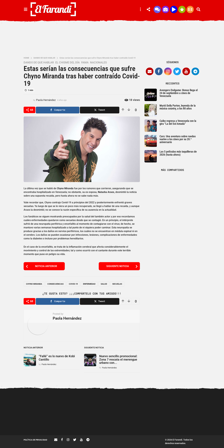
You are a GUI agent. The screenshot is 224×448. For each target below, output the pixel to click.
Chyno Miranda (34, 284)
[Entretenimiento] (190, 9)
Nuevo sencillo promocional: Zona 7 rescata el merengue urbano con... (118, 359)
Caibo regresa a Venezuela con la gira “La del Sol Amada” (178, 122)
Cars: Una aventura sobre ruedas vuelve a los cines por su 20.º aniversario (178, 139)
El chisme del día (67, 62)
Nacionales (98, 62)
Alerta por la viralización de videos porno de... (39, 424)
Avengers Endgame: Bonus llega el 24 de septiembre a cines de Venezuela (179, 93)
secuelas (117, 284)
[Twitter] (177, 71)
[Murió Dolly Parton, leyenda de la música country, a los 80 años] (150, 110)
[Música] (173, 9)
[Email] (149, 71)
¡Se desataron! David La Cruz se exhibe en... (191, 401)
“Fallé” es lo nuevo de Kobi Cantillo (57, 357)
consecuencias (55, 284)
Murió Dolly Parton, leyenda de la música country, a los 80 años (178, 107)
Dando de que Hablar (39, 62)
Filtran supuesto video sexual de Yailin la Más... (130, 424)
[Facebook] (159, 71)
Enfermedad (89, 284)
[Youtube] (186, 71)
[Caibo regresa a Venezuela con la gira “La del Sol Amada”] (150, 125)
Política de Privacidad (35, 440)
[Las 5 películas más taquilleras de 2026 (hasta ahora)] (150, 156)
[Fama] (165, 9)
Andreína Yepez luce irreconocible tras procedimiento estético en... (69, 425)
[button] (25, 9)
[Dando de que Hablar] (157, 9)
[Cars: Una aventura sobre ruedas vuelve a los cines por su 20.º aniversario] (150, 141)
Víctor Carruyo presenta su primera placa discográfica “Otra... (161, 425)
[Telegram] (195, 71)
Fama (85, 62)
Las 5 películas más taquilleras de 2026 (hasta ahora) (178, 153)
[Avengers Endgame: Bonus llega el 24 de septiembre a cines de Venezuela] (150, 95)
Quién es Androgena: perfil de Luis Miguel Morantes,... (99, 424)
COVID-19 (73, 284)
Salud (104, 284)
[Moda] (182, 9)
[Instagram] (168, 71)
